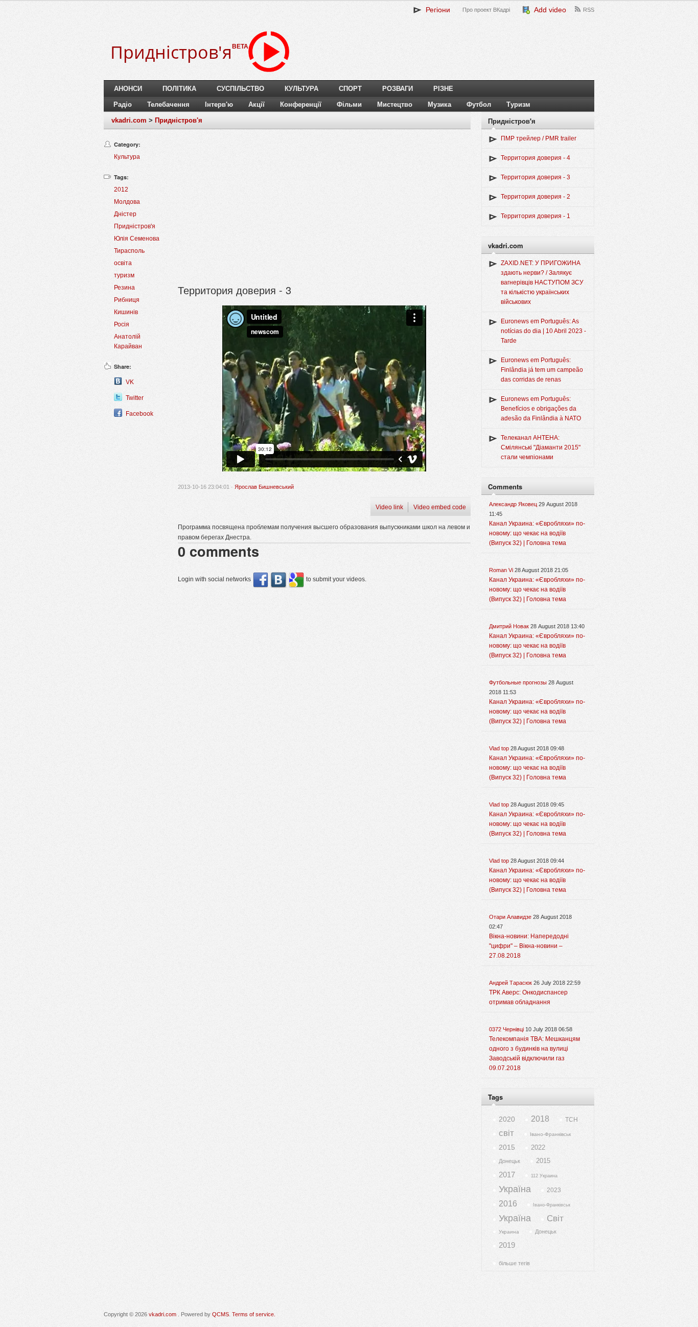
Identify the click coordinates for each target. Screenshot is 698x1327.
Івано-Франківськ (550, 1134)
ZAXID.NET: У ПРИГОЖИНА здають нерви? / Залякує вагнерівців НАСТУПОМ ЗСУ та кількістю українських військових (542, 282)
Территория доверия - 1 (535, 216)
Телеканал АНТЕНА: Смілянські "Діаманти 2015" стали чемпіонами (540, 447)
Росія (121, 324)
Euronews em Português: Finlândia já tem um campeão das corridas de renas (542, 370)
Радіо (122, 104)
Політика (179, 88)
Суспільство (240, 88)
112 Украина (544, 1175)
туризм (124, 275)
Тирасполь (129, 250)
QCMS (220, 1314)
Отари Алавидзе (510, 917)
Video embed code (439, 507)
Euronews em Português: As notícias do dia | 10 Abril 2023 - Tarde (543, 331)
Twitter (135, 397)
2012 (121, 189)
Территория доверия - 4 (535, 157)
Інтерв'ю (219, 104)
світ (506, 1133)
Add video (548, 10)
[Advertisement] (324, 210)
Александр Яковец (513, 504)
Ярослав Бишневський (264, 487)
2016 (508, 1203)
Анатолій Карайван (128, 341)
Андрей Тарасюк (510, 983)
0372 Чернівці (506, 1029)
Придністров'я (178, 120)
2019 (507, 1245)
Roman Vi (501, 570)
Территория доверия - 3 (535, 177)
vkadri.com (129, 120)
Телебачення (168, 104)
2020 (507, 1119)
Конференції (300, 104)
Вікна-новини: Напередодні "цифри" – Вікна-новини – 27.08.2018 (529, 946)
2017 (507, 1174)
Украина (509, 1232)
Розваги (397, 88)
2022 (538, 1147)
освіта (123, 263)
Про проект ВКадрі (486, 10)
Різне (443, 88)
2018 (540, 1119)
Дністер (125, 214)
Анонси (128, 88)
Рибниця (126, 299)
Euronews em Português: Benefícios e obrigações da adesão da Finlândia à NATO (541, 408)
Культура (301, 88)
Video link (389, 507)
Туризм (518, 104)
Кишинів (126, 312)
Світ (555, 1218)
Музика (439, 104)
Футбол (479, 104)
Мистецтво (394, 104)
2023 (554, 1190)
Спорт (350, 88)
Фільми (349, 104)
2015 (507, 1147)
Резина (124, 287)
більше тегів (514, 1263)
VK (130, 382)
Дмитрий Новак (509, 626)
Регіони (436, 10)
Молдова (127, 201)
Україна (515, 1189)
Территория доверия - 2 (535, 196)
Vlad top (499, 748)
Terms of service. (253, 1314)
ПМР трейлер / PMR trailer (538, 138)
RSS (588, 10)
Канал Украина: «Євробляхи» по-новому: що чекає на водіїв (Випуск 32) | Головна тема (537, 533)
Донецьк (509, 1161)
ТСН (571, 1119)
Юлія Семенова (136, 238)
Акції (256, 104)
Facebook (139, 413)
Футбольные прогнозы (518, 682)
